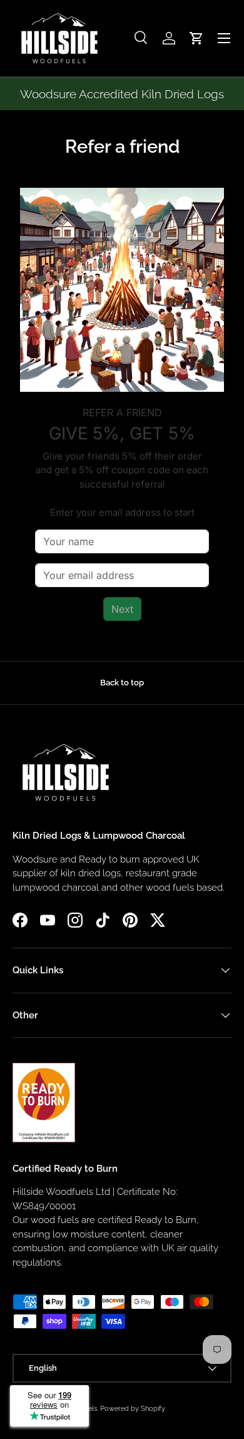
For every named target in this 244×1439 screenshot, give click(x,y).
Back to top (122, 682)
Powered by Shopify (132, 1408)
